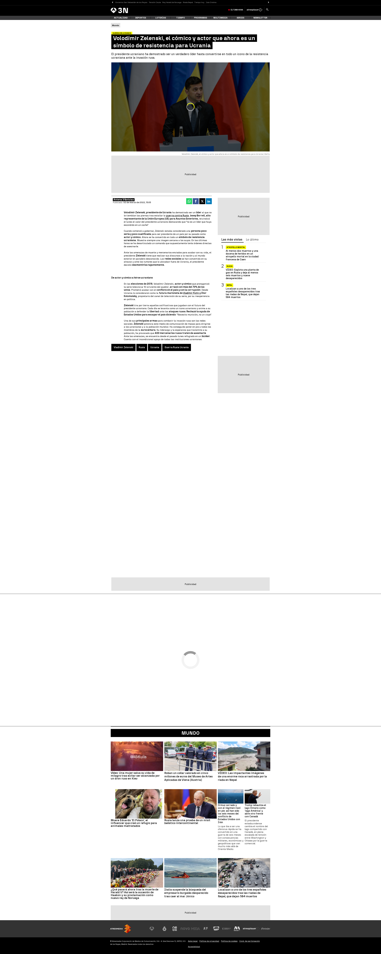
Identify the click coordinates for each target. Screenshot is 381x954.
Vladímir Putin (191, 293)
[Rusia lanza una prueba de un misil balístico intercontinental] (190, 804)
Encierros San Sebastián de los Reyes (131, 2)
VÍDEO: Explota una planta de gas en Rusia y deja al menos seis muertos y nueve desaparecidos (242, 274)
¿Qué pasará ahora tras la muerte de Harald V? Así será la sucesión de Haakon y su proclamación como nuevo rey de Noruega (134, 893)
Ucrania (154, 347)
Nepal (229, 285)
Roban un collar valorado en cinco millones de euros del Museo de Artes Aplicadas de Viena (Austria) (188, 776)
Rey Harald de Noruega (171, 2)
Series (240, 18)
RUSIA (229, 266)
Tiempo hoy (199, 2)
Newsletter (260, 18)
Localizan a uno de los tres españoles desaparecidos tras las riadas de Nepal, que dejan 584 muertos (243, 293)
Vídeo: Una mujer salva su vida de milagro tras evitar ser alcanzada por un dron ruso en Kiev (135, 775)
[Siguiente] (268, 2)
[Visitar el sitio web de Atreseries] (205, 928)
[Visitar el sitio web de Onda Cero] (216, 928)
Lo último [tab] (252, 239)
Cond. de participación (249, 941)
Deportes (140, 18)
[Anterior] (112, 2)
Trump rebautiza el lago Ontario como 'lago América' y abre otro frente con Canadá (255, 811)
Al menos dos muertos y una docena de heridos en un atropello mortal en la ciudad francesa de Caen (242, 255)
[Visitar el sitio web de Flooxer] (265, 928)
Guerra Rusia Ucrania (177, 347)
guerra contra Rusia (177, 215)
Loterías (160, 18)
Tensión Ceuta (155, 2)
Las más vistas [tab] (231, 239)
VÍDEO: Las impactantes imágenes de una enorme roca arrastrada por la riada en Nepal (242, 776)
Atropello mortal (236, 247)
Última (237, 10)
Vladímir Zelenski (123, 347)
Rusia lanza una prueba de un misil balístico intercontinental (187, 821)
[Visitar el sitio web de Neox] (174, 928)
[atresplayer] (254, 10)
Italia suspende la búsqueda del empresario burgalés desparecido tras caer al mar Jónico (186, 893)
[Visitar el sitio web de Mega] (195, 928)
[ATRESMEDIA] (120, 928)
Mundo (190, 733)
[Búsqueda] (267, 10)
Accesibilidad (194, 947)
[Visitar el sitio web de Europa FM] (226, 928)
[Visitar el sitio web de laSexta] (164, 928)
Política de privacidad (209, 941)
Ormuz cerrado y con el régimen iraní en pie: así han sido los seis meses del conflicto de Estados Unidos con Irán (229, 814)
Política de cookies (229, 941)
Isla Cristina (211, 2)
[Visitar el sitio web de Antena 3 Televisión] (154, 928)
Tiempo (180, 18)
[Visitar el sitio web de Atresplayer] (251, 928)
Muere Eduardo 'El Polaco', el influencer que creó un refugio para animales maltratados (134, 823)
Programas (200, 18)
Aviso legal (193, 941)
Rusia (142, 347)
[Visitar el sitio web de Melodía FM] (236, 928)
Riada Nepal (188, 2)
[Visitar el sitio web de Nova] (185, 928)
